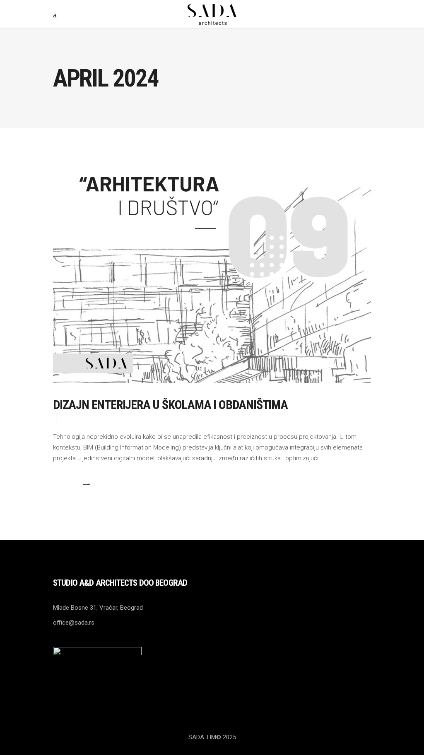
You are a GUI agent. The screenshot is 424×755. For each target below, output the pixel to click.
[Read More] (71, 484)
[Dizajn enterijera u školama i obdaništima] (212, 263)
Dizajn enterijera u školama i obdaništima (170, 404)
